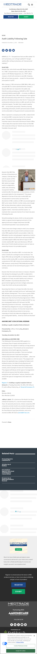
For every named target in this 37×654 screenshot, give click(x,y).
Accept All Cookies (20, 650)
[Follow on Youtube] (22, 624)
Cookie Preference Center (20, 646)
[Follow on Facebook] (11, 624)
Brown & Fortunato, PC (27, 387)
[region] (18, 643)
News (3, 35)
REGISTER (11, 17)
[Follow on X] (18, 624)
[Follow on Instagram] (25, 624)
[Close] (34, 636)
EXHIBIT (26, 17)
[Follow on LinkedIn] (15, 624)
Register (4, 383)
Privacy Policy (20, 642)
